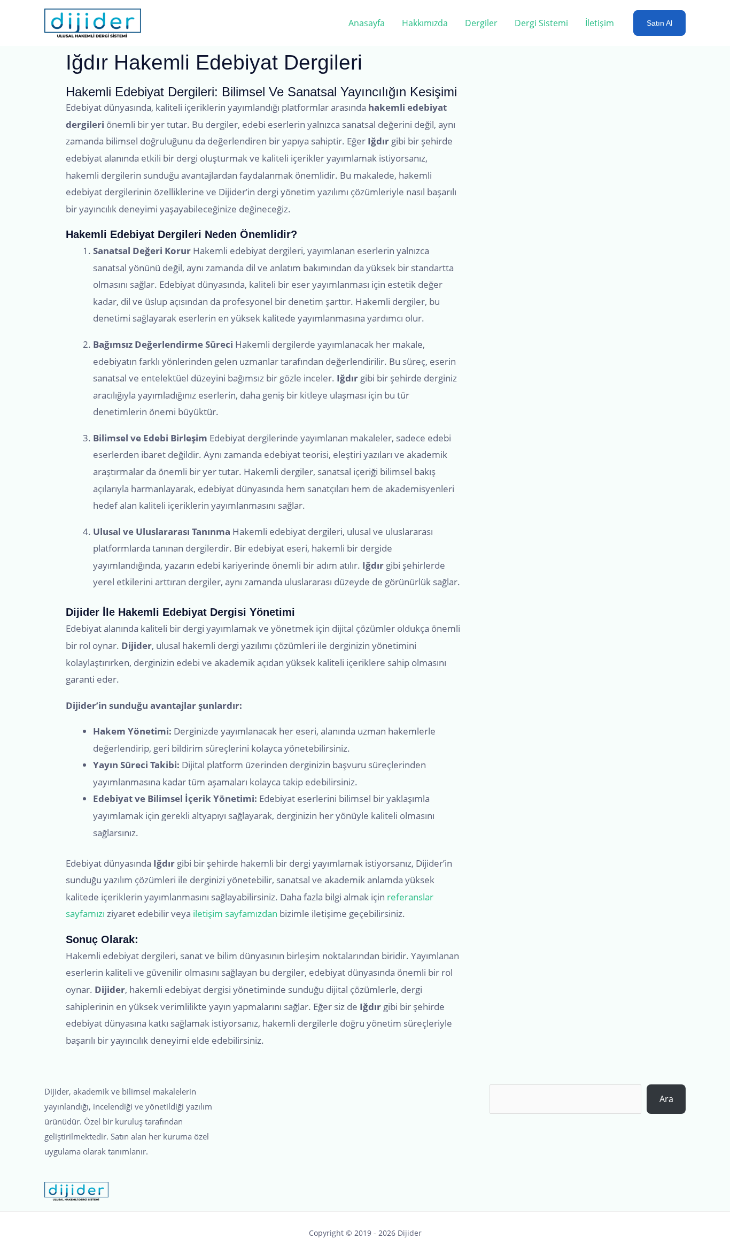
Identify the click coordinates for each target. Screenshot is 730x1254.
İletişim (599, 23)
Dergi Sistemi (541, 23)
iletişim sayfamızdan (235, 913)
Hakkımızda (425, 23)
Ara (666, 1099)
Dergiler (481, 23)
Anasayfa (366, 23)
